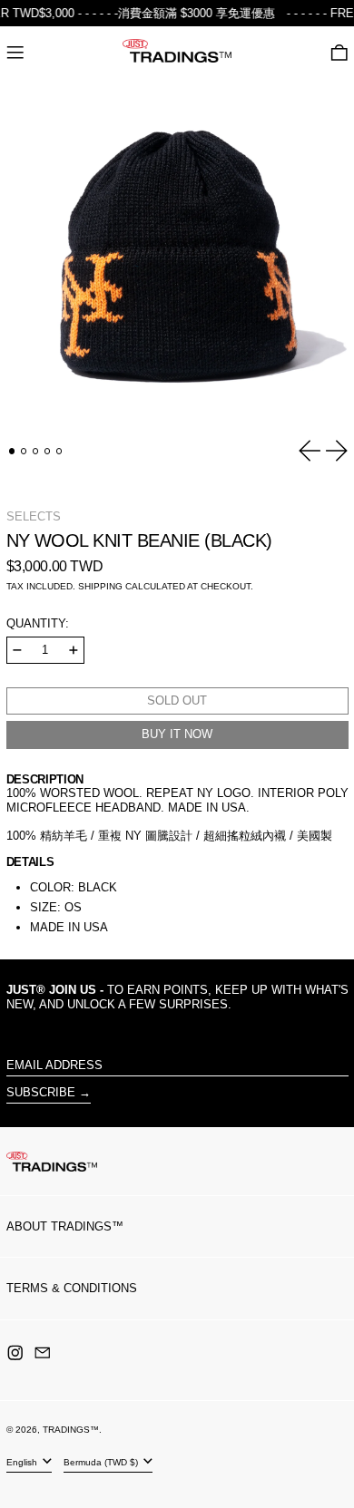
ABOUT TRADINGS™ (64, 1226)
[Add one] (73, 650)
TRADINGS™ (71, 1430)
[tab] (12, 451)
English (23, 1462)
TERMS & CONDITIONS (71, 1288)
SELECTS (33, 516)
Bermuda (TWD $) (102, 1462)
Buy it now (177, 734)
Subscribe (40, 1092)
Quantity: (37, 623)
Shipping (100, 586)
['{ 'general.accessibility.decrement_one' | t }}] (17, 650)
